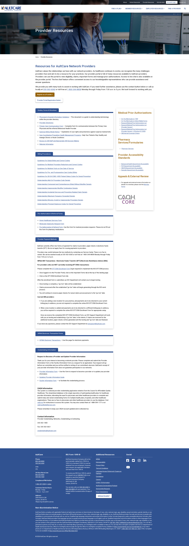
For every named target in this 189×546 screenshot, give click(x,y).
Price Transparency (102, 492)
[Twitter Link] (133, 460)
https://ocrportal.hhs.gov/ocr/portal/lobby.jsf (128, 526)
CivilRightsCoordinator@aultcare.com (131, 522)
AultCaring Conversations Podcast (106, 485)
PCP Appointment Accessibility (130, 166)
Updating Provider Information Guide (51, 377)
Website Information (46, 144)
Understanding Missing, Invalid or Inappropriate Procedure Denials (60, 200)
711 (36, 469)
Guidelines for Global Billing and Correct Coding (53, 161)
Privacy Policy (100, 465)
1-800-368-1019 (126, 529)
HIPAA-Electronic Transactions (50, 340)
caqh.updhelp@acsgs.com (46, 405)
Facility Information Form (48, 381)
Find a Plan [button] (116, 9)
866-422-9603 (39, 475)
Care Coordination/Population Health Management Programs (60, 135)
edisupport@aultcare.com (96, 324)
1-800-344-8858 (74, 89)
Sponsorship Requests (103, 489)
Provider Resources (148, 2)
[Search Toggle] (185, 8)
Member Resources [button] (133, 9)
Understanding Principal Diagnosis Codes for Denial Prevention (59, 204)
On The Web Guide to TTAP (129, 119)
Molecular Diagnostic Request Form (51, 224)
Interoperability (100, 462)
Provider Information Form (48, 372)
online (49, 484)
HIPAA (98, 459)
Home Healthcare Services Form (50, 220)
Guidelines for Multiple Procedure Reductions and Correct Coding (59, 165)
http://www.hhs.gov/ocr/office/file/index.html (63, 531)
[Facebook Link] (127, 460)
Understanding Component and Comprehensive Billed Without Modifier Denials (64, 184)
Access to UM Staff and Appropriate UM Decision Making (59, 141)
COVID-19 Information (103, 482)
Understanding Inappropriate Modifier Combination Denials (57, 188)
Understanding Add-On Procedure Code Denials (53, 180)
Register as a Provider (44, 94)
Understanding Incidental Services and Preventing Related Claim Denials (62, 192)
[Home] (11, 8)
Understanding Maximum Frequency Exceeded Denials (56, 196)
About (125, 2)
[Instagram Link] (139, 460)
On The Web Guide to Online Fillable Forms (134, 121)
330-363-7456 (114, 522)
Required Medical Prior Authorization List (134, 123)
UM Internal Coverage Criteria (130, 133)
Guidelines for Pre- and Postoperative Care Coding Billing (57, 172)
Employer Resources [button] (154, 9)
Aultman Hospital (103, 496)
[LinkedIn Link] (144, 460)
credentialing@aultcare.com (46, 431)
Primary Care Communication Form (51, 126)
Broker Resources (135, 2)
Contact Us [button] (182, 2)
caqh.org (40, 402)
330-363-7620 (39, 477)
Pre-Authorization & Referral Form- (51, 227)
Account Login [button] (171, 2)
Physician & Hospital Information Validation (54, 117)
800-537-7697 (136, 529)
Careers (98, 479)
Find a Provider (174, 9)
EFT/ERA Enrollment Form (61, 269)
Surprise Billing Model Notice (49, 132)
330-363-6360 (160, 2)
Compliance (99, 476)
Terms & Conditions (102, 468)
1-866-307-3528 (40, 484)
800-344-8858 (39, 461)
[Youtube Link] (128, 467)
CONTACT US (82, 475)
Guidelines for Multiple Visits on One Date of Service (55, 168)
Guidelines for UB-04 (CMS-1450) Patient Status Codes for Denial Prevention (64, 176)
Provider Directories (46, 123)
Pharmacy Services (128, 148)
